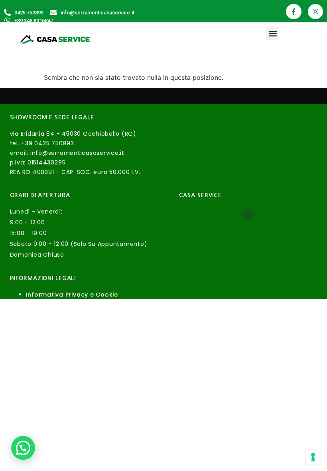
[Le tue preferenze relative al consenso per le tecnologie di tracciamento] (313, 457)
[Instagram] (315, 11)
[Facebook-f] (293, 11)
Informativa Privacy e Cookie (72, 295)
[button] (272, 33)
